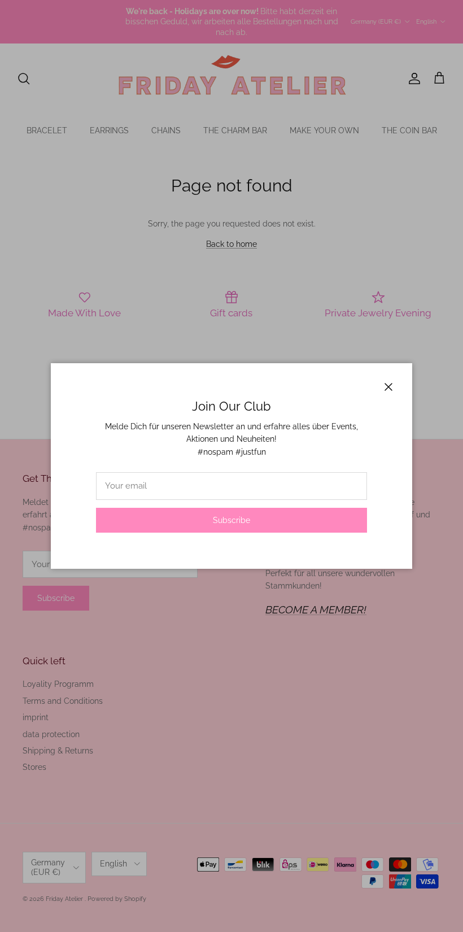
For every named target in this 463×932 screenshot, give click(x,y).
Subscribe (231, 520)
